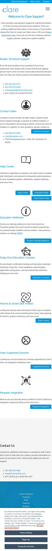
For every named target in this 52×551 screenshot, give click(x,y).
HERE (19, 233)
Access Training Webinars (38, 241)
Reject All (26, 540)
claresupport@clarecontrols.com (19, 90)
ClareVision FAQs (41, 198)
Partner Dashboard (19, 1)
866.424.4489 (14, 133)
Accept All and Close (26, 546)
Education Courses (41, 278)
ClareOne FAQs (41, 193)
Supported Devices (41, 367)
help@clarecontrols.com (15, 474)
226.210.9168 (14, 87)
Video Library (43, 321)
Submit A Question (41, 131)
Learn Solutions (26, 494)
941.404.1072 (14, 84)
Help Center (35, 1)
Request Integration (40, 407)
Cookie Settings (26, 533)
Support (46, 1)
